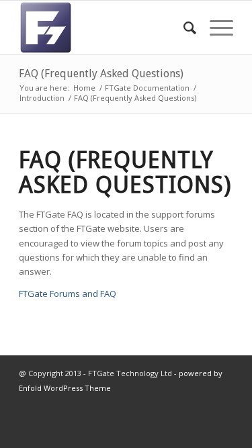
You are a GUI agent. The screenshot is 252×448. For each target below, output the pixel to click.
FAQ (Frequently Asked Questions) (101, 73)
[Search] (183, 27)
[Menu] (214, 27)
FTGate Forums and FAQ (67, 293)
